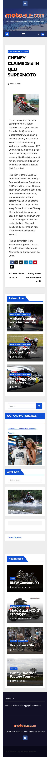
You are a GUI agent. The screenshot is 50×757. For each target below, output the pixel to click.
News (13, 606)
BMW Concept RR (24, 583)
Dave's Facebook (15, 537)
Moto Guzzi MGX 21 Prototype (25, 612)
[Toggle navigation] (23, 34)
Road (13, 578)
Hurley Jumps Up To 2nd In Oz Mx (33, 277)
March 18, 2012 (20, 681)
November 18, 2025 (21, 587)
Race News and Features (18, 51)
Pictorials (23, 641)
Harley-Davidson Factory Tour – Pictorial (23, 676)
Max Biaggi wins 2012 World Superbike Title (22, 382)
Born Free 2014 (22, 645)
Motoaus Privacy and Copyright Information (23, 706)
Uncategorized (23, 606)
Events (13, 641)
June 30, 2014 (19, 650)
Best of (14, 668)
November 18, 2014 (21, 619)
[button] (39, 34)
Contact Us (9, 699)
